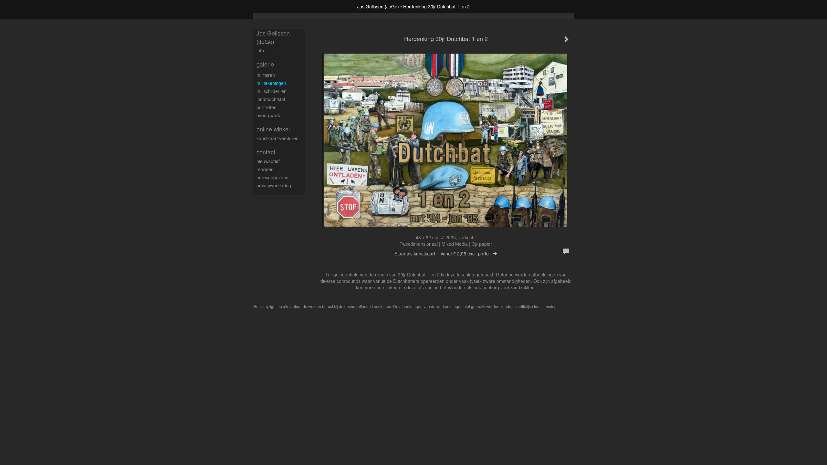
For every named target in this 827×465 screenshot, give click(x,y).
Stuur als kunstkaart (441, 253)
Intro (261, 50)
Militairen (265, 75)
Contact (265, 152)
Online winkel (273, 129)
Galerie (265, 64)
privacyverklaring (273, 185)
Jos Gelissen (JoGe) (378, 6)
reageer (264, 169)
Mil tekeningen (271, 83)
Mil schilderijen (271, 91)
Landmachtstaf (270, 99)
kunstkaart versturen (277, 138)
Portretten (266, 107)
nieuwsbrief (268, 161)
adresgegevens (272, 177)
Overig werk (268, 115)
